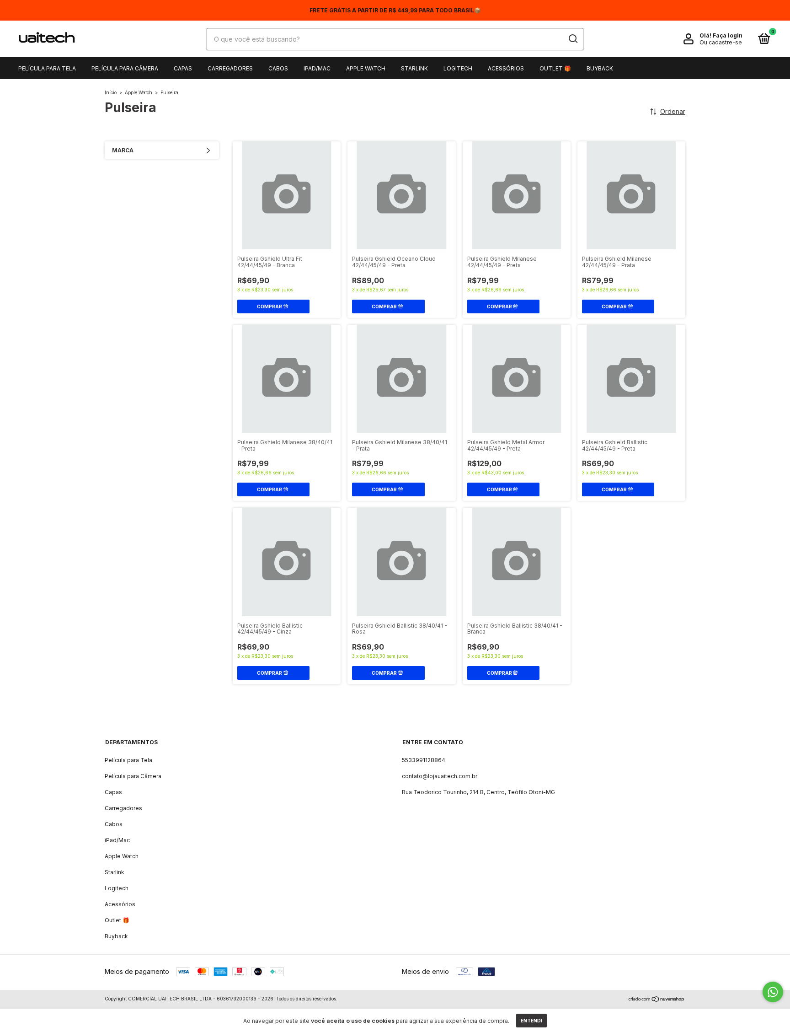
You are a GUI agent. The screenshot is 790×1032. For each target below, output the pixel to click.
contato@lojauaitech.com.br (439, 776)
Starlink (414, 68)
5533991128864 (423, 760)
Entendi (531, 1020)
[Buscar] (572, 39)
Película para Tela (47, 68)
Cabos (278, 68)
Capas (183, 68)
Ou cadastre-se (720, 42)
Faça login (727, 35)
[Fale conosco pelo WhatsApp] (773, 992)
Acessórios (506, 68)
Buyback (600, 68)
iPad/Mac (317, 68)
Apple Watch (365, 68)
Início (111, 92)
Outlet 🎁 (555, 68)
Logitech (457, 68)
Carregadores (230, 68)
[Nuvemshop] (656, 1000)
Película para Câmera (124, 68)
